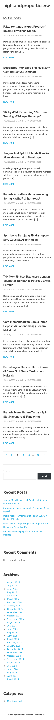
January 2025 (13, 645)
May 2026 (12, 592)
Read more (8, 57)
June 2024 (12, 669)
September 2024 (15, 659)
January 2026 (13, 605)
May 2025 (12, 632)
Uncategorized (34, 35)
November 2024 (15, 652)
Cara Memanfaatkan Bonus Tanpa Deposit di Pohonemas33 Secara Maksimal (25, 326)
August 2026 (13, 582)
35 (38, 454)
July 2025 (12, 625)
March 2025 (13, 639)
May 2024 (12, 672)
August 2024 (13, 662)
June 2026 (12, 588)
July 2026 (12, 585)
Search (6, 471)
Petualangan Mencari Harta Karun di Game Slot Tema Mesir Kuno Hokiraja (25, 371)
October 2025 (14, 615)
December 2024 (15, 649)
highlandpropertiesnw (26, 5)
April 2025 (12, 635)
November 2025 (15, 612)
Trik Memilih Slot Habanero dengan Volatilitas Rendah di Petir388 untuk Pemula (27, 281)
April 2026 (12, 595)
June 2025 (12, 628)
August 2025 (13, 622)
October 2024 (14, 655)
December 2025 (15, 608)
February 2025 (14, 642)
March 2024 (13, 679)
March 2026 (13, 598)
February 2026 (14, 602)
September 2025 (15, 618)
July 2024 (12, 665)
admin (21, 35)
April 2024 (12, 675)
